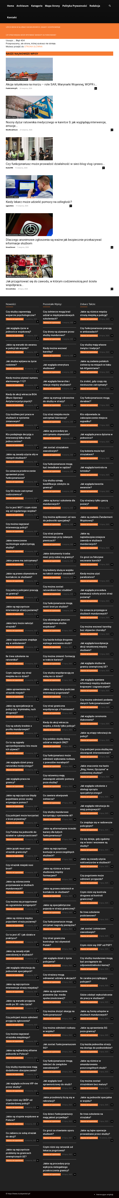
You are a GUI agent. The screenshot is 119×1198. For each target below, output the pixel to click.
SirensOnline (11, 289)
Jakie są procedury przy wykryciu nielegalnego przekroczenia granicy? (56, 1167)
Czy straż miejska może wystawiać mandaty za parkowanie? (31, 35)
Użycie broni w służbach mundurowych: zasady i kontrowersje (33, 27)
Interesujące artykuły (104, 1194)
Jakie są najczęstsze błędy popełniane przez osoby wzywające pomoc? (21, 799)
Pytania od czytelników (15, 319)
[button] (109, 5)
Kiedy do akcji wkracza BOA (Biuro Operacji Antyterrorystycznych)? (21, 398)
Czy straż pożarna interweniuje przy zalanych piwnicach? (57, 537)
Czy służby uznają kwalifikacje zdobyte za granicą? (56, 484)
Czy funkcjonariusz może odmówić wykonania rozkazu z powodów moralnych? (59, 759)
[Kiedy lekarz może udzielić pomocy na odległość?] (39, 186)
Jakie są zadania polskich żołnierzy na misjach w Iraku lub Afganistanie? (95, 365)
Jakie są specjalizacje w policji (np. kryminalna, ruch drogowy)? (21, 709)
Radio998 (9, 168)
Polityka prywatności (74, 5)
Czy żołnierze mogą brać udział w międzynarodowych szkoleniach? (58, 315)
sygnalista (10, 206)
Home (10, 5)
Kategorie (36, 5)
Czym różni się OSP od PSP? (96, 945)
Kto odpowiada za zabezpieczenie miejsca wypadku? (93, 418)
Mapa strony (52, 5)
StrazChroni (10, 247)
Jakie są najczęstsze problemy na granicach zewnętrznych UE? (18, 1153)
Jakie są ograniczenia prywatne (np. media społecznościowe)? (55, 995)
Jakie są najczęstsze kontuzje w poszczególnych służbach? (58, 852)
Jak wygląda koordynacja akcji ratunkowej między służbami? (94, 647)
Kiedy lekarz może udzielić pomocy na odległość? (39, 202)
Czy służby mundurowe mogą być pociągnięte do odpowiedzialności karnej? (96, 962)
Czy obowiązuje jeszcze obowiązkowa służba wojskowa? (56, 623)
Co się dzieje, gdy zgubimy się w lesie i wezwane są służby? (95, 842)
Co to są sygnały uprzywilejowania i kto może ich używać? (21, 746)
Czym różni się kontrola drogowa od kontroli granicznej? (93, 895)
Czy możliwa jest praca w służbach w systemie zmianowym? (20, 418)
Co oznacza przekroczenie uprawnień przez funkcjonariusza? (21, 474)
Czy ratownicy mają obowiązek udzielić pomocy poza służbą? (58, 779)
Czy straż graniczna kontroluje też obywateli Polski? (56, 942)
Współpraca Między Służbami (17, 79)
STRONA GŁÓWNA (33, 46)
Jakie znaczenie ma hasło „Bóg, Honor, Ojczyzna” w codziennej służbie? (94, 769)
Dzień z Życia (11, 117)
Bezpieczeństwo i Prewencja (17, 235)
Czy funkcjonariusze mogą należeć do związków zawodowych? (57, 1064)
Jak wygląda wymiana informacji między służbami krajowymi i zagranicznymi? (95, 683)
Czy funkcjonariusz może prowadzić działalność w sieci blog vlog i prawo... (55, 164)
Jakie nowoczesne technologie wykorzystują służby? (20, 544)
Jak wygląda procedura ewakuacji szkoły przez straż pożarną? (96, 593)
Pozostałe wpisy (12, 197)
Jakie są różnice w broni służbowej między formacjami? (56, 872)
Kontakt (12, 17)
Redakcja (95, 5)
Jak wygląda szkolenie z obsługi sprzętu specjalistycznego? (93, 789)
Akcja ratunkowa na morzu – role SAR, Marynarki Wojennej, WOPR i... (51, 84)
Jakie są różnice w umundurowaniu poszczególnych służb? (93, 1064)
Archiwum (23, 5)
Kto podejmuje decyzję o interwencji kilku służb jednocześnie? (20, 438)
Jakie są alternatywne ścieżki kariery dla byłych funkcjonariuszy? (59, 832)
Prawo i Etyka (11, 159)
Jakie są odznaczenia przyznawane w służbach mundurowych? (20, 885)
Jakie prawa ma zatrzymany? (22, 560)
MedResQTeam (12, 130)
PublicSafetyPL (12, 88)
